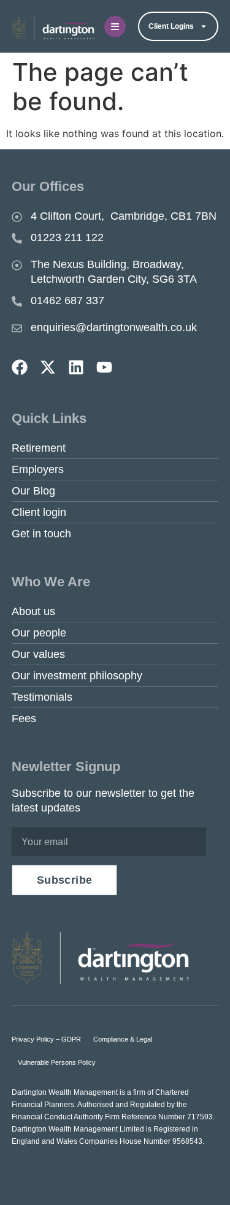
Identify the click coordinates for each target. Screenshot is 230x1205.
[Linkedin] (76, 367)
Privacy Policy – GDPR (46, 1039)
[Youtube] (104, 367)
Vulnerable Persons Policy (57, 1062)
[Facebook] (20, 367)
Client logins (171, 26)
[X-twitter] (48, 367)
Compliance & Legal (122, 1039)
